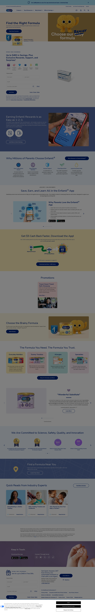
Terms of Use (27, 608)
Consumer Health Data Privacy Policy (13, 607)
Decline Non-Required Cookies (68, 606)
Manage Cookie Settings (68, 610)
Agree (68, 602)
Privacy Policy (39, 606)
